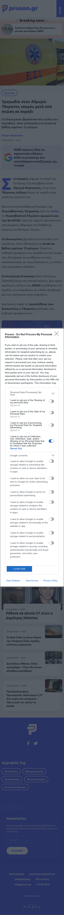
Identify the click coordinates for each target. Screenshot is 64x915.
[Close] (57, 335)
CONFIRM (19, 569)
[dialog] (32, 457)
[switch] (51, 401)
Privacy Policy (50, 580)
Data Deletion (13, 580)
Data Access (32, 580)
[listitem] (32, 393)
